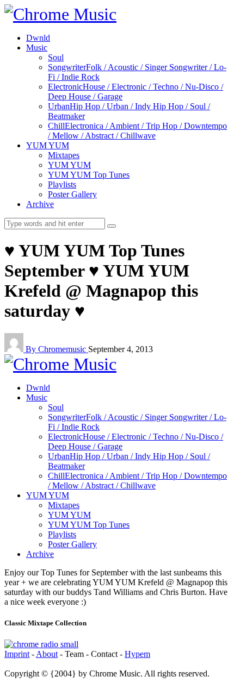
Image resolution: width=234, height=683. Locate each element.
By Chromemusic (57, 349)
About (47, 654)
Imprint (16, 654)
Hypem (137, 654)
